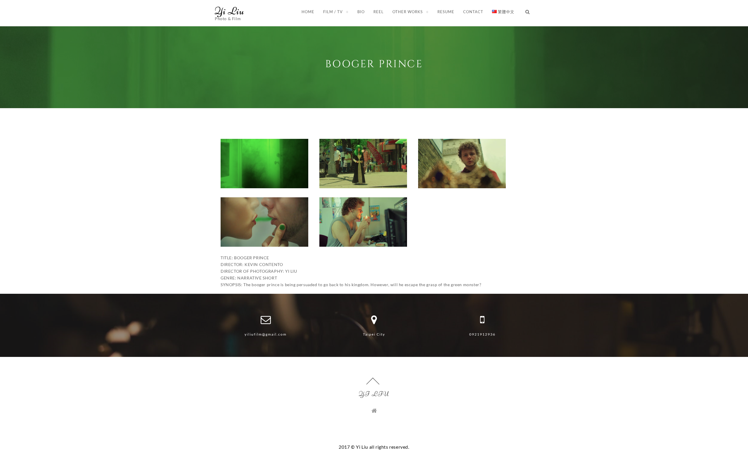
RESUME (445, 11)
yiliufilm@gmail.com (266, 334)
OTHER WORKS (407, 11)
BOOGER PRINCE (374, 64)
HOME (308, 11)
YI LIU (374, 394)
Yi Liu (229, 11)
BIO (361, 11)
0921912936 (482, 334)
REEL (378, 11)
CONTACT (473, 11)
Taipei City (374, 334)
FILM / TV (333, 11)
